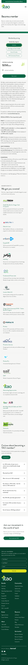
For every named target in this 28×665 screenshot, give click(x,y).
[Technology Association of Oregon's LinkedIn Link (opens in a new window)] (2, 651)
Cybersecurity (17, 588)
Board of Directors (5, 627)
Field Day (3, 588)
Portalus (3, 593)
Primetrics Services (5, 603)
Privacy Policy (3, 654)
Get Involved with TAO (14, 538)
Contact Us (6, 457)
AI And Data (17, 591)
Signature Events (4, 615)
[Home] (6, 578)
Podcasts (16, 620)
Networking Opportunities (6, 591)
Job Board (17, 615)
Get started (14, 76)
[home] (5, 6)
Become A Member (19, 634)
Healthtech (17, 596)
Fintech (16, 593)
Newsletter (17, 627)
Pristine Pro (3, 598)
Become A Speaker (19, 637)
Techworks (3, 586)
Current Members (5, 629)
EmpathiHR (3, 596)
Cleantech (17, 598)
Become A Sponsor (19, 639)
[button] (25, 6)
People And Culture (19, 586)
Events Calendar (4, 617)
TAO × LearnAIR (5, 608)
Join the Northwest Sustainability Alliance (14, 1)
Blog (16, 622)
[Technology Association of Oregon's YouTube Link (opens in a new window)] (4, 651)
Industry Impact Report (19, 617)
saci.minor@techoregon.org (13, 113)
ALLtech (3, 606)
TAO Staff (3, 624)
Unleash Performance (19, 624)
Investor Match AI (5, 601)
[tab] (14, 45)
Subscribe (14, 571)
